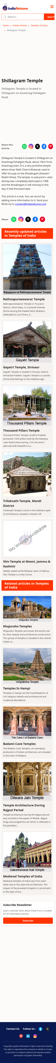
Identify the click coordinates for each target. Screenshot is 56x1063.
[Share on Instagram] (31, 146)
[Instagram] (35, 1036)
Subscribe (28, 920)
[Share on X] (37, 146)
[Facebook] (40, 1029)
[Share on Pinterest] (50, 146)
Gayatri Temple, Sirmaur (21, 367)
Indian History (20, 25)
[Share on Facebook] (44, 146)
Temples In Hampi (16, 688)
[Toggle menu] (52, 6)
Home (6, 25)
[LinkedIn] (28, 1036)
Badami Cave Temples (19, 744)
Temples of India (39, 25)
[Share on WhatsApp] (24, 146)
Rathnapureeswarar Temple (24, 299)
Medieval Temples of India (22, 876)
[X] (47, 1029)
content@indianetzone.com (30, 204)
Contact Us (12, 1028)
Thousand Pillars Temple (21, 430)
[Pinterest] (21, 1036)
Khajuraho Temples (17, 626)
